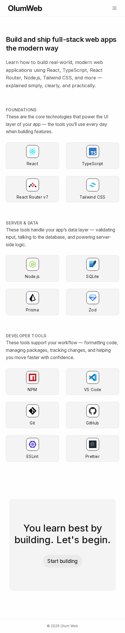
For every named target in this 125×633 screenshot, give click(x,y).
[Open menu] (114, 8)
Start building (62, 561)
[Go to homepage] (25, 8)
